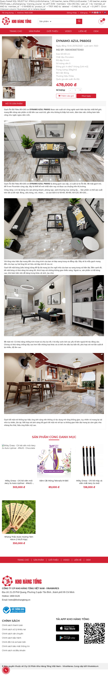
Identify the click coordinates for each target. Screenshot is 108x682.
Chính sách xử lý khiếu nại (14, 629)
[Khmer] (105, 13)
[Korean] (97, 13)
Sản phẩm (34, 31)
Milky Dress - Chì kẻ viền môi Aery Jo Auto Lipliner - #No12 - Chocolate (19, 483)
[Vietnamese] (90, 13)
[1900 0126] (6, 670)
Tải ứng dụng (8, 13)
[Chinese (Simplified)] (102, 13)
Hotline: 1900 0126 (25, 13)
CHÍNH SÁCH (11, 620)
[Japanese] (95, 13)
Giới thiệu (52, 31)
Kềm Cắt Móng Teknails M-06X (54, 481)
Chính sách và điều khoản (13, 650)
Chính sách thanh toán (12, 625)
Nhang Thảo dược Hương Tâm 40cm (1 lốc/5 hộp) (18, 538)
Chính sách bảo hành (11, 638)
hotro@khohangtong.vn (19, 600)
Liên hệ (82, 31)
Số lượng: (60, 90)
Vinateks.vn (93, 666)
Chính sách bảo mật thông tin (16, 646)
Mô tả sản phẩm (13, 103)
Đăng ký (84, 12)
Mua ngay (86, 96)
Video (68, 31)
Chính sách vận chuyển (12, 633)
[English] (92, 13)
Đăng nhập (72, 12)
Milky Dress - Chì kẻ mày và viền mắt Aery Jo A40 (89, 482)
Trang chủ (16, 31)
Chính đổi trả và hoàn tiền (14, 642)
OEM (96, 31)
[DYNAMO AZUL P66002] (16, 21)
